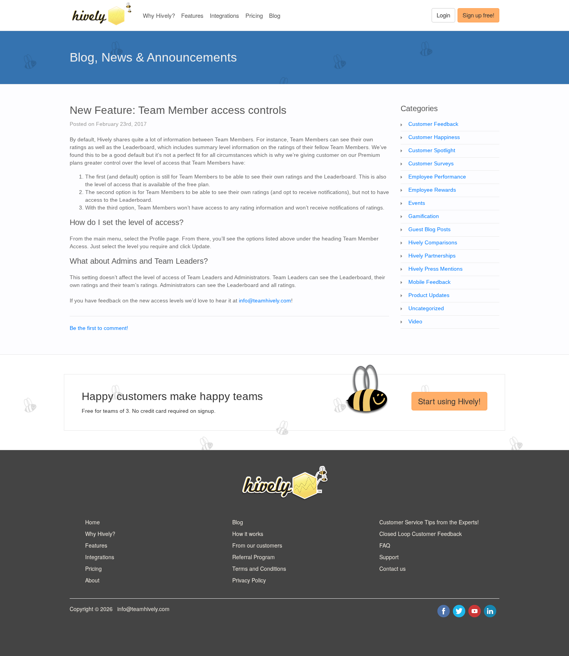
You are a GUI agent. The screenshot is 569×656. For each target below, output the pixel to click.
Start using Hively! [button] (449, 401)
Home (92, 522)
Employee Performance (437, 176)
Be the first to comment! (99, 328)
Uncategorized (426, 308)
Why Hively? (159, 15)
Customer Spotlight (431, 150)
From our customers (257, 545)
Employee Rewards (432, 190)
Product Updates (428, 295)
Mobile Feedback (429, 282)
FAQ (384, 545)
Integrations (224, 15)
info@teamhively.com (265, 300)
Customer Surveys (431, 163)
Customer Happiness (434, 137)
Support (389, 557)
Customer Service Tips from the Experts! (429, 522)
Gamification (423, 216)
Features (192, 15)
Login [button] (443, 15)
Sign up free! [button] (478, 15)
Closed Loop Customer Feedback (420, 534)
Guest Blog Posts (429, 229)
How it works (247, 534)
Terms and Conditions (259, 568)
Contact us (392, 568)
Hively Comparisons (432, 242)
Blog (274, 15)
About (92, 580)
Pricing (254, 15)
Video (415, 321)
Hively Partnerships (432, 255)
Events (416, 203)
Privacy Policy (249, 580)
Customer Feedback (433, 124)
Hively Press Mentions (435, 269)
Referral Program (253, 557)
